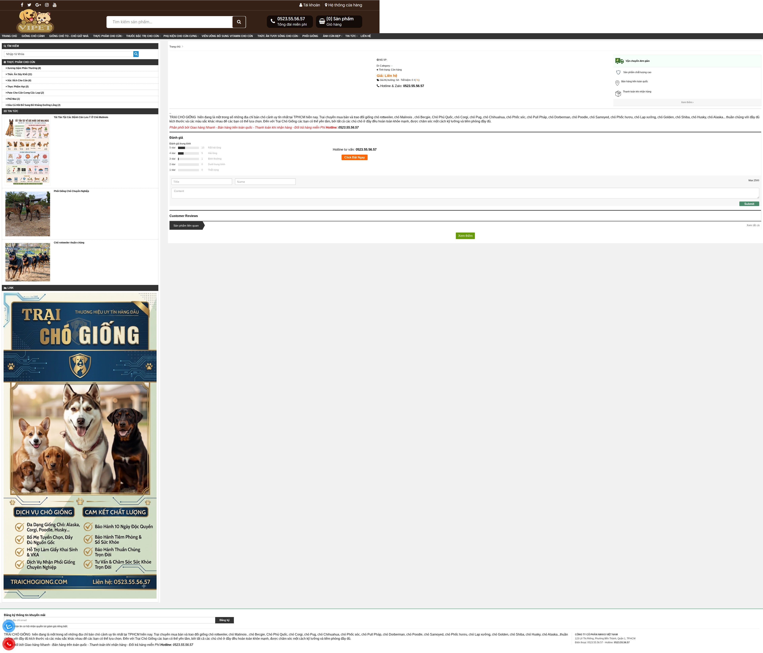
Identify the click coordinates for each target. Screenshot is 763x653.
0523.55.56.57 (413, 86)
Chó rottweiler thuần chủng (69, 242)
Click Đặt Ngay (354, 157)
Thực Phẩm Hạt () (18, 86)
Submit (749, 203)
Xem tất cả (753, 225)
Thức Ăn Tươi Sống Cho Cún (278, 36)
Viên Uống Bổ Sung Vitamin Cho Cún (227, 36)
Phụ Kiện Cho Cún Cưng (180, 36)
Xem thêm (687, 102)
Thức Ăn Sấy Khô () (19, 74)
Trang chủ (9, 36)
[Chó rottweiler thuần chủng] (27, 262)
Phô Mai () (13, 99)
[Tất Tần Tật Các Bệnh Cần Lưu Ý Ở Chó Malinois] (27, 151)
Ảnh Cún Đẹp (332, 36)
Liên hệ (366, 36)
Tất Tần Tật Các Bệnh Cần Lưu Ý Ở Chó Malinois (81, 117)
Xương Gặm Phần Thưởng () (24, 68)
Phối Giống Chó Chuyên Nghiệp (71, 191)
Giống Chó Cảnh (33, 36)
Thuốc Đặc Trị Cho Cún (142, 36)
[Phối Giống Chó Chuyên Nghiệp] (27, 213)
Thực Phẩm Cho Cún (107, 36)
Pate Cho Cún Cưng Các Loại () (25, 92)
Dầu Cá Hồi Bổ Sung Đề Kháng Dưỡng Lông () (33, 105)
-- (392, 65)
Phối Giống (310, 36)
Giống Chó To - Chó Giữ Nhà (68, 36)
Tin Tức (350, 36)
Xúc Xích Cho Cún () (19, 80)
